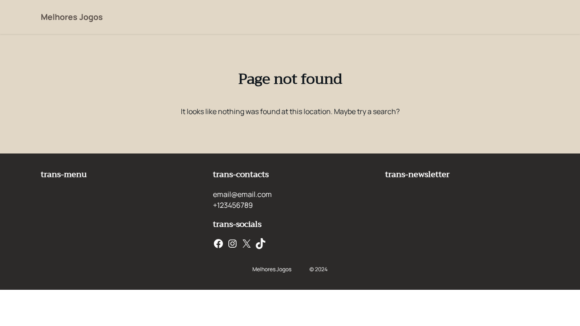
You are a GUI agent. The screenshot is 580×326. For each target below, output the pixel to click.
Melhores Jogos (72, 16)
